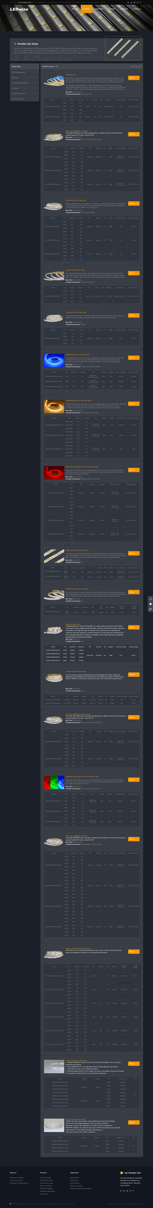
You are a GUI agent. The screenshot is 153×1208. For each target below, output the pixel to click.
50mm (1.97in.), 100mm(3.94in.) (84, 722)
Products (86, 9)
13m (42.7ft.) (74, 137)
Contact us (137, 9)
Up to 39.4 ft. (74, 364)
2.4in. (75, 691)
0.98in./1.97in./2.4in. (80, 282)
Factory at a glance (16, 1180)
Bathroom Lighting (76, 1186)
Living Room (74, 1180)
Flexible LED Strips (46, 1180)
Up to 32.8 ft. (74, 280)
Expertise (111, 9)
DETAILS (131, 78)
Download (124, 9)
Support (135, 1203)
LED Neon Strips (45, 1178)
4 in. (75, 641)
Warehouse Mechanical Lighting (80, 1188)
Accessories (44, 1194)
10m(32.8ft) (73, 720)
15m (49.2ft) (73, 842)
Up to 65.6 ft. (74, 322)
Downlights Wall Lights (47, 1191)
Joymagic (140, 1203)
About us (75, 9)
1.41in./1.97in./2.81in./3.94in (83, 366)
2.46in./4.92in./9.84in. (80, 212)
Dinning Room (75, 1183)
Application (99, 9)
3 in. (75, 562)
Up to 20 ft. (73, 560)
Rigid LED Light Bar (46, 1188)
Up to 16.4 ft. (74, 92)
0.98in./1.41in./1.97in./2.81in (83, 479)
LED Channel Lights (46, 1183)
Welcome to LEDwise (17, 1178)
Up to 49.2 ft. (74, 477)
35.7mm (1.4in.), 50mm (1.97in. (84, 139)
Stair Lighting (74, 1178)
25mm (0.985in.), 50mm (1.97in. (84, 844)
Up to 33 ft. (73, 688)
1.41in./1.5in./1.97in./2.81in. (82, 412)
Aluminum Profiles (46, 1186)
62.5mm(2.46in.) (79, 94)
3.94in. (75, 324)
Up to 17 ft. (73, 639)
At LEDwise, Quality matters (19, 1183)
